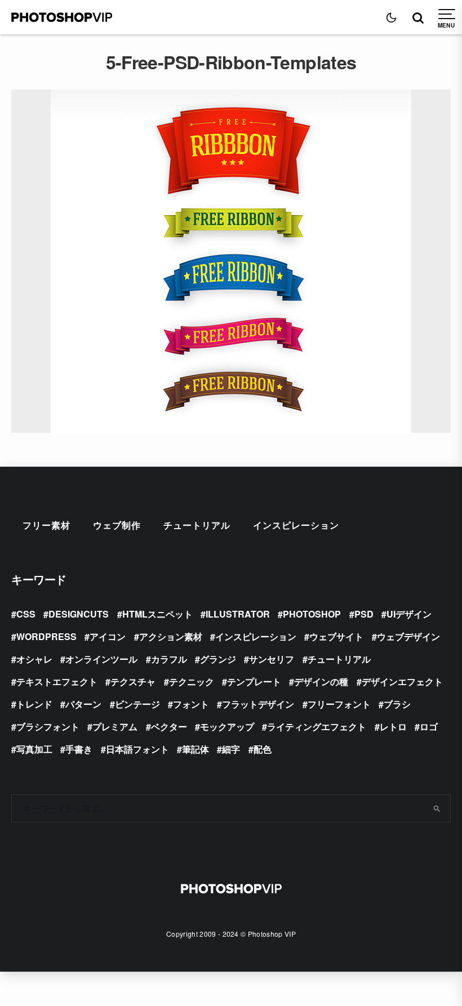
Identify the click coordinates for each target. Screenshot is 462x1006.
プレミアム (114, 726)
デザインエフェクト (402, 681)
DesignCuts (78, 613)
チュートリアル (196, 524)
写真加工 (34, 749)
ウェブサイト (336, 636)
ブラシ (397, 704)
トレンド (34, 704)
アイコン (108, 636)
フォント (191, 704)
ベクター (169, 726)
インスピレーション (296, 524)
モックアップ (227, 726)
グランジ (218, 658)
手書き (78, 749)
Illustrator (238, 613)
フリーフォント (339, 704)
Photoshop (312, 613)
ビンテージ (137, 704)
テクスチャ (133, 681)
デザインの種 (321, 681)
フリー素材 (46, 524)
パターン (83, 704)
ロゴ (429, 726)
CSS (25, 613)
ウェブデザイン (408, 636)
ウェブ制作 (117, 524)
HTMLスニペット (157, 613)
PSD (364, 613)
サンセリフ (271, 658)
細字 (231, 749)
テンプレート (254, 681)
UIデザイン (409, 613)
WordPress (46, 636)
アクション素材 (170, 636)
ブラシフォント (47, 726)
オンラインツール (101, 658)
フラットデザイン (258, 704)
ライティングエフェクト (316, 726)
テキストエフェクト (56, 681)
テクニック (191, 681)
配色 (263, 749)
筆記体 (195, 749)
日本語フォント (137, 749)
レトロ (393, 726)
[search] (437, 808)
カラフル (169, 658)
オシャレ (34, 658)
